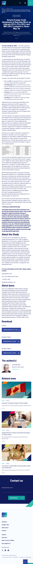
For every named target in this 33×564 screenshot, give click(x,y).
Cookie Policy (21, 557)
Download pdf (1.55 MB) (9, 353)
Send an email (15, 369)
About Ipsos (5, 527)
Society (3, 400)
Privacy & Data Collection (7, 557)
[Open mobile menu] (30, 3)
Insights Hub (9, 8)
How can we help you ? (8, 487)
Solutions (4, 522)
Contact (4, 530)
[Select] (25, 3)
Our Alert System (28, 557)
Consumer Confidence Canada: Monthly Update (15, 403)
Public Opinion (16, 15)
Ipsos (3, 8)
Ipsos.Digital (5, 543)
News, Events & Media (8, 540)
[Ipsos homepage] (4, 3)
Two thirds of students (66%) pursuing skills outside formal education (16, 466)
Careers (4, 534)
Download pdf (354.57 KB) (10, 329)
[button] (20, 3)
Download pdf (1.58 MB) (9, 341)
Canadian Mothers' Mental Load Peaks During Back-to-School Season (16, 433)
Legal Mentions (15, 557)
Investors (4, 537)
